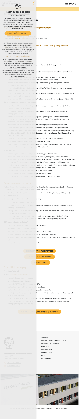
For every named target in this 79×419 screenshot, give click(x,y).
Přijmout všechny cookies (18, 33)
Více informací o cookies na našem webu (18, 56)
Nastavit (18, 38)
